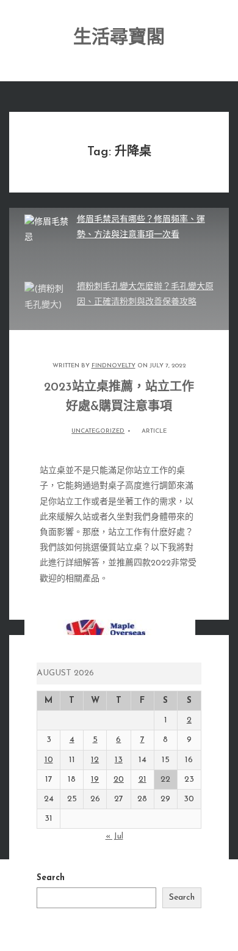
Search (51, 878)
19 (95, 779)
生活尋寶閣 (119, 38)
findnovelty (113, 365)
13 (119, 760)
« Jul (114, 836)
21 (142, 779)
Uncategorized (97, 431)
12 (95, 760)
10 (49, 760)
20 (119, 779)
